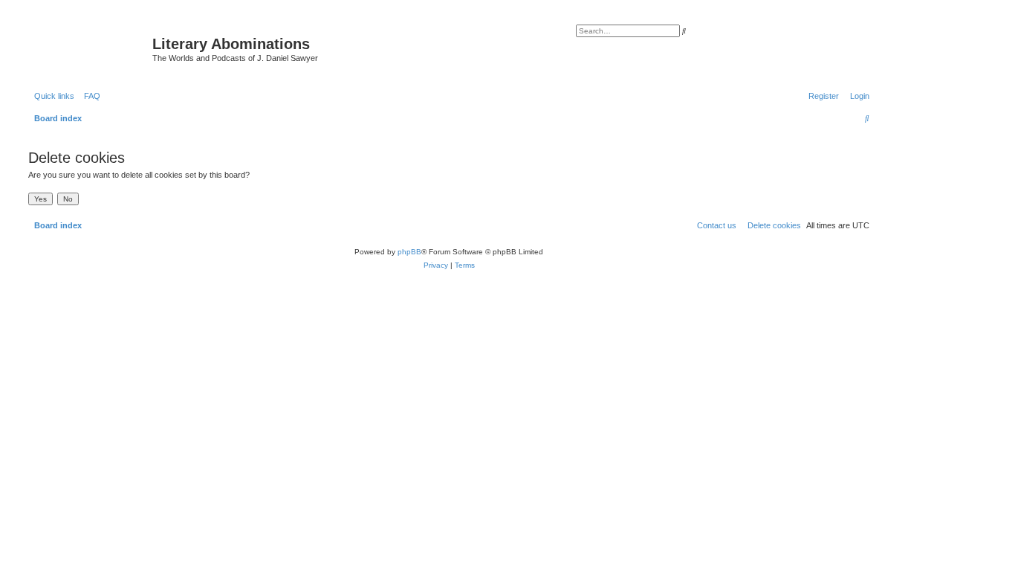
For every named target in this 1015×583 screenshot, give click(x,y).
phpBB (409, 252)
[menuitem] (89, 96)
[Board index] (88, 48)
